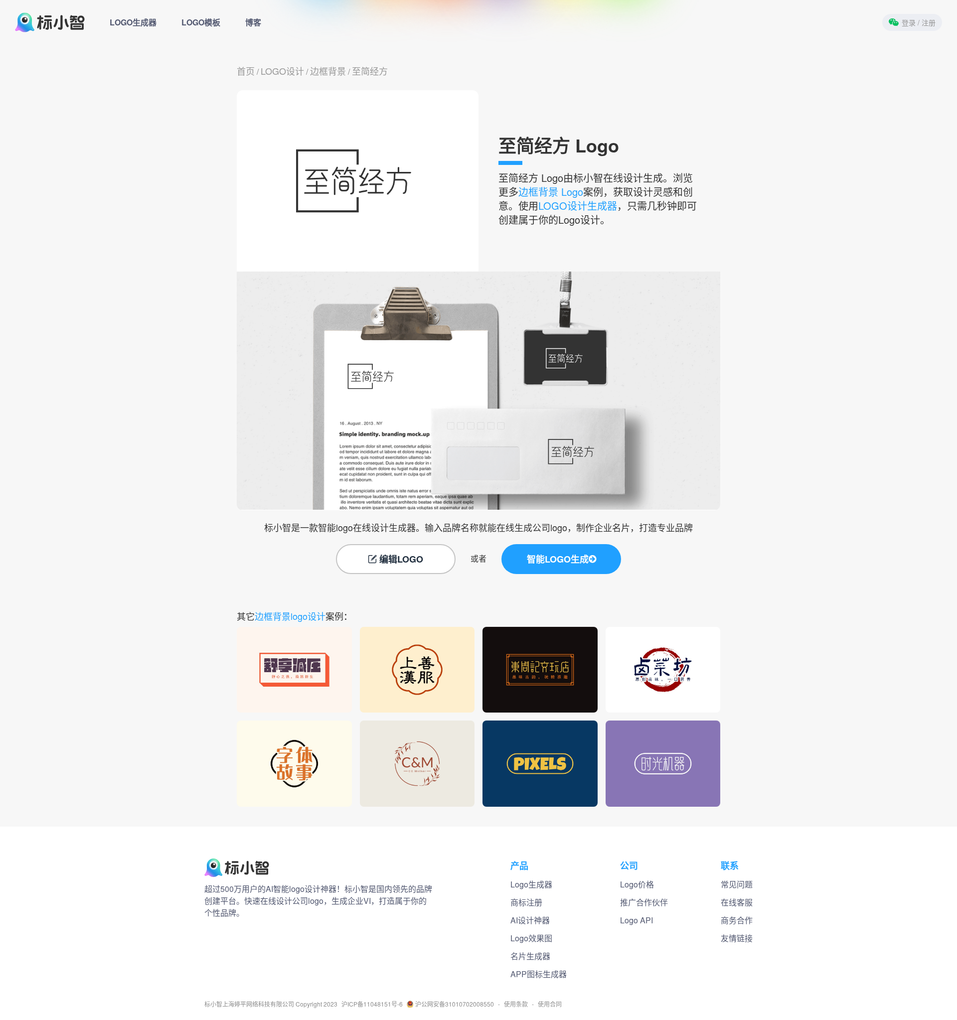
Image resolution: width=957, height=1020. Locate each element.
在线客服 (737, 902)
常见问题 (737, 884)
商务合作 (737, 920)
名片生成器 (530, 956)
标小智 (213, 1004)
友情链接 (737, 938)
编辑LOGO (401, 559)
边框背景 (328, 70)
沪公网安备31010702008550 (454, 1004)
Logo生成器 (531, 884)
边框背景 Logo (550, 191)
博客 (253, 22)
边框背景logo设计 (290, 615)
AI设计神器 (530, 920)
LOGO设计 (282, 70)
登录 (919, 22)
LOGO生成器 (133, 22)
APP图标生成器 (538, 974)
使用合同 (550, 1004)
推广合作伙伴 (644, 902)
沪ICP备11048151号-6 (372, 1004)
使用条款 (516, 1004)
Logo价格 (637, 884)
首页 (246, 70)
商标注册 (526, 902)
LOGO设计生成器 (577, 205)
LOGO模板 (200, 22)
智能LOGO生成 (558, 559)
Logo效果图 (531, 938)
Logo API (636, 920)
